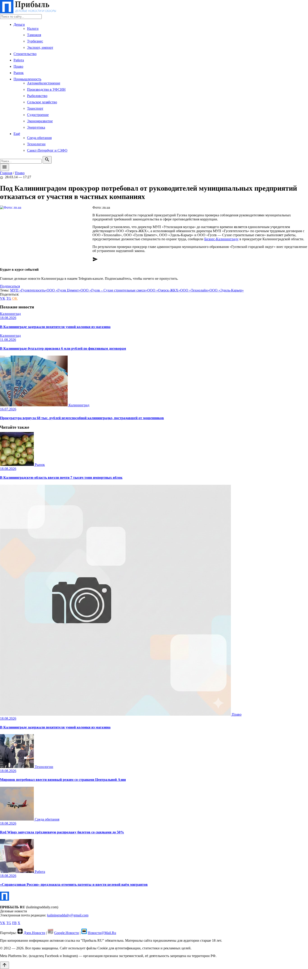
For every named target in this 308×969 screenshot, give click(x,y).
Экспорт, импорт (40, 47)
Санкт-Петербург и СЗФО (47, 150)
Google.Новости (66, 933)
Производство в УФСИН (46, 89)
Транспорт (35, 108)
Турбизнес (35, 41)
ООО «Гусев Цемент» (63, 290)
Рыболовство (37, 96)
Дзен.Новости (34, 933)
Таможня (34, 35)
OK (15, 298)
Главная (6, 173)
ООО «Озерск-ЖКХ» (163, 290)
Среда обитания (39, 138)
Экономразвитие (40, 121)
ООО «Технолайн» (194, 290)
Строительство (25, 54)
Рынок (19, 73)
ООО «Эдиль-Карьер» (226, 290)
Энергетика (36, 127)
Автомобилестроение (43, 83)
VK (2, 298)
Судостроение (38, 115)
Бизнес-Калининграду (221, 239)
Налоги (33, 28)
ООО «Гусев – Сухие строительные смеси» (113, 290)
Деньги (19, 24)
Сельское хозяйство (42, 102)
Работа (19, 60)
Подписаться (10, 286)
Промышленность (27, 79)
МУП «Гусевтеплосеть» (28, 290)
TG (8, 298)
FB (14, 923)
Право (18, 66)
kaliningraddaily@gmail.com (67, 915)
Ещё (17, 134)
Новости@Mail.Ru (102, 933)
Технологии (36, 144)
